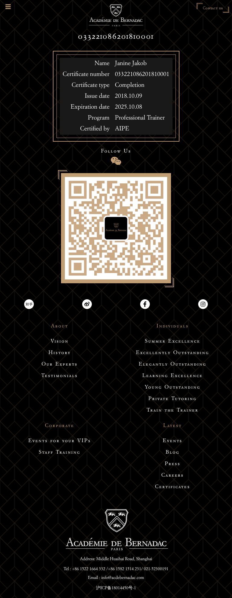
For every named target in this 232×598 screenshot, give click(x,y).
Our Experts (59, 364)
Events (172, 441)
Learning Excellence (172, 376)
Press (172, 464)
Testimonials (59, 376)
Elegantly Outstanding (172, 364)
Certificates (172, 487)
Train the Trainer (172, 410)
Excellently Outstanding (172, 353)
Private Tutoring (172, 399)
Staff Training (59, 453)
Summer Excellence (172, 341)
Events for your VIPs (59, 441)
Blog (172, 453)
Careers (172, 476)
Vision (59, 341)
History (59, 353)
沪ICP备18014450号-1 (116, 588)
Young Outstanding (172, 387)
